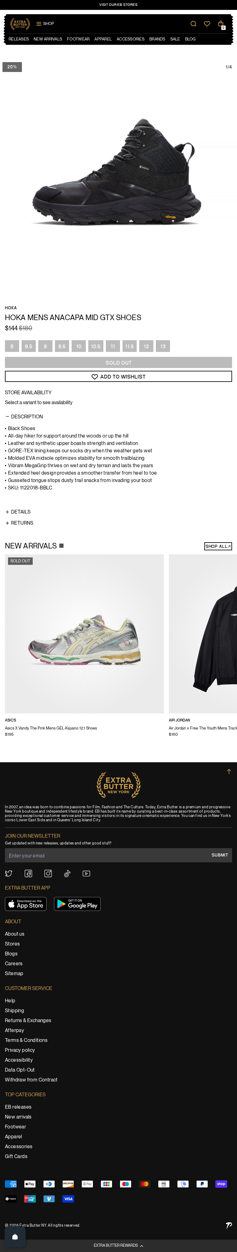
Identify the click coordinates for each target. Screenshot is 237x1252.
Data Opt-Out (20, 1070)
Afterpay (14, 1030)
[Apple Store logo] (26, 904)
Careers (14, 963)
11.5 (129, 346)
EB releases (18, 1107)
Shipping (14, 1010)
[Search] (193, 23)
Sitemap (14, 973)
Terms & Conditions (26, 1040)
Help (10, 1001)
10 (78, 346)
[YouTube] (86, 874)
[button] (118, 1246)
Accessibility (19, 1060)
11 (113, 346)
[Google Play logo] (77, 904)
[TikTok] (67, 873)
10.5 (96, 346)
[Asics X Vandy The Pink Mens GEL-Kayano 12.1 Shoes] (84, 649)
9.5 (62, 346)
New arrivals (18, 1117)
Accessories (18, 1146)
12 (146, 346)
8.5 (28, 346)
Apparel (13, 1137)
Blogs (11, 954)
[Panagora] (229, 1225)
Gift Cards (16, 1156)
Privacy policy (20, 1050)
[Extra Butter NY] (20, 23)
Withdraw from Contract (31, 1080)
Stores (12, 944)
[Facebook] (28, 873)
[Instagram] (48, 873)
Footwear (15, 1127)
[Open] (15, 1236)
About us (14, 934)
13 (163, 346)
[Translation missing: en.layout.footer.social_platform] (8, 873)
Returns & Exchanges (28, 1020)
